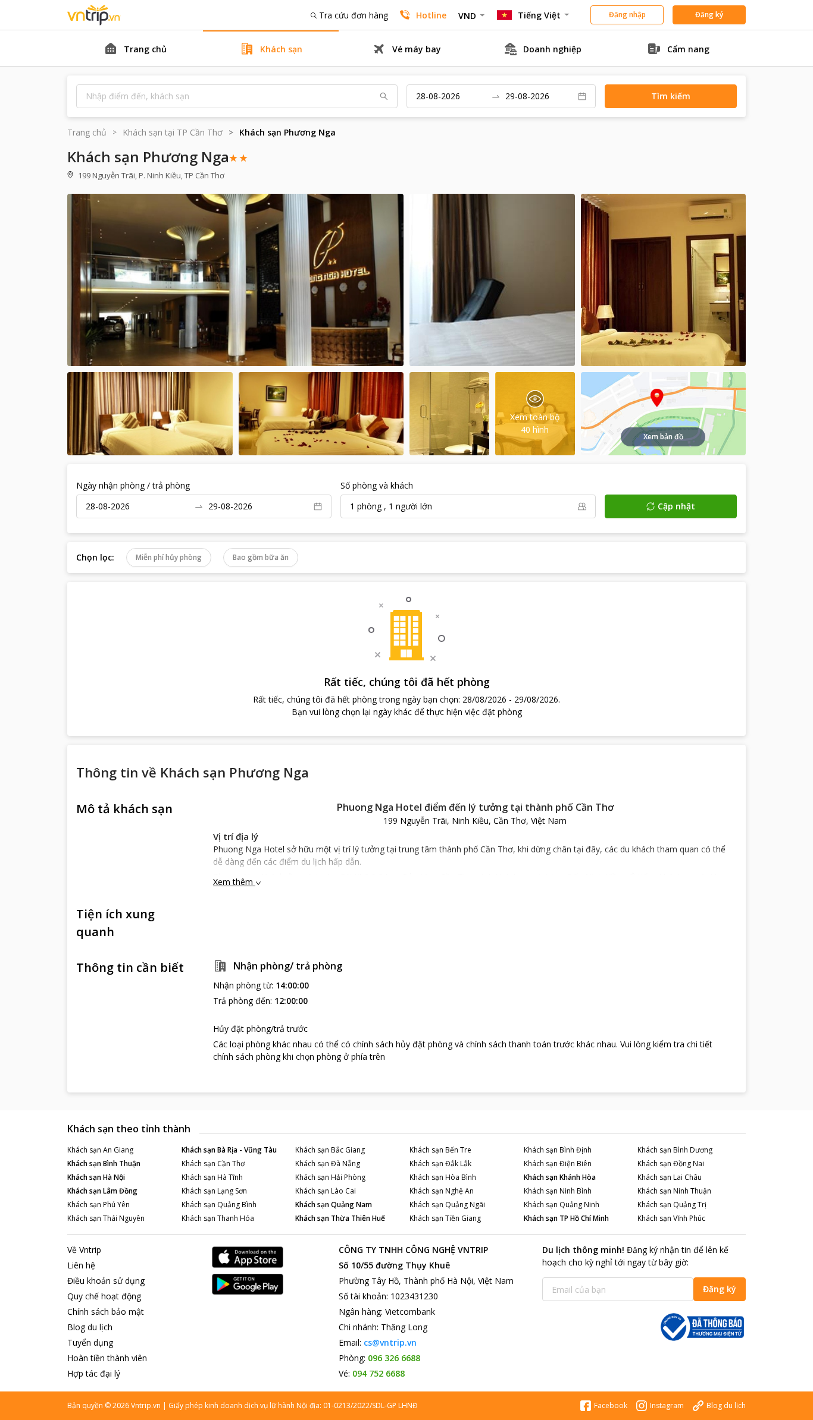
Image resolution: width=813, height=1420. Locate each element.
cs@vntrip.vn (390, 1342)
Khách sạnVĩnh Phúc (671, 1218)
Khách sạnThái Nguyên (106, 1218)
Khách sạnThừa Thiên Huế (340, 1218)
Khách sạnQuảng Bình (219, 1204)
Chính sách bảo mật (105, 1311)
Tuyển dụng (90, 1342)
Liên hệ (81, 1265)
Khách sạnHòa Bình (442, 1177)
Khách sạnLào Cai (325, 1191)
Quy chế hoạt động (104, 1296)
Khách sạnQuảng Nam (333, 1204)
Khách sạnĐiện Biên (558, 1163)
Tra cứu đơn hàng (353, 15)
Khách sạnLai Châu (669, 1177)
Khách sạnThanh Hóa (218, 1218)
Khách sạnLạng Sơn (214, 1191)
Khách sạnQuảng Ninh (561, 1204)
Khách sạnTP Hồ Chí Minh (566, 1218)
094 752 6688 (378, 1373)
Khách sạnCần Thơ (213, 1163)
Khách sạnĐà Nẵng (327, 1163)
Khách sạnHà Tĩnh (212, 1177)
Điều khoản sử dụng (106, 1280)
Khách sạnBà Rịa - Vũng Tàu (229, 1150)
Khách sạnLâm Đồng (102, 1191)
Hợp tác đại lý (93, 1373)
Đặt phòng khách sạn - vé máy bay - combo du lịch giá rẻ (94, 15)
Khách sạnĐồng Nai (670, 1163)
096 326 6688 (394, 1358)
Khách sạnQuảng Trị (671, 1204)
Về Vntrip (84, 1249)
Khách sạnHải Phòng (330, 1177)
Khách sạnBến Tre (440, 1150)
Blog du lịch (89, 1327)
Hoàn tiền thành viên (107, 1358)
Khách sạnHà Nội (96, 1177)
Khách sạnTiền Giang (445, 1218)
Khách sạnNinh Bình (558, 1191)
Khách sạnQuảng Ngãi (447, 1204)
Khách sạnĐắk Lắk (440, 1163)
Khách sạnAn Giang (100, 1150)
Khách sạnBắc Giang (330, 1150)
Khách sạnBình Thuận (103, 1163)
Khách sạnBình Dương (674, 1150)
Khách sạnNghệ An (441, 1191)
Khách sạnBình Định (558, 1150)
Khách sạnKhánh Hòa (560, 1177)
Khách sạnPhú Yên (98, 1204)
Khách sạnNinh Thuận (674, 1191)
